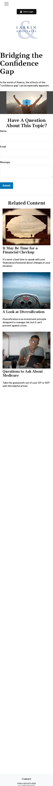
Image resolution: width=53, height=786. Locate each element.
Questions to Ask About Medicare (23, 373)
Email (3, 146)
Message (5, 162)
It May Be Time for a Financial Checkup (20, 250)
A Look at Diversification (24, 312)
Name (3, 131)
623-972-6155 (29, 784)
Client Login (28, 12)
